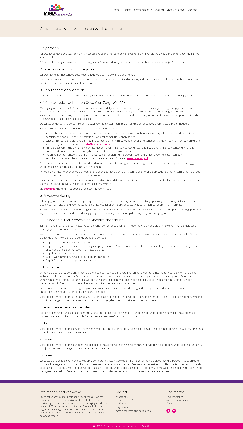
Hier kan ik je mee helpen (136, 9)
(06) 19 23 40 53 (124, 407)
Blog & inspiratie (175, 9)
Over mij (159, 9)
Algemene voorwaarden (178, 400)
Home (116, 9)
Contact (192, 9)
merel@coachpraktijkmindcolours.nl (133, 410)
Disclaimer (171, 403)
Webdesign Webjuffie (140, 426)
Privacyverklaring (174, 396)
